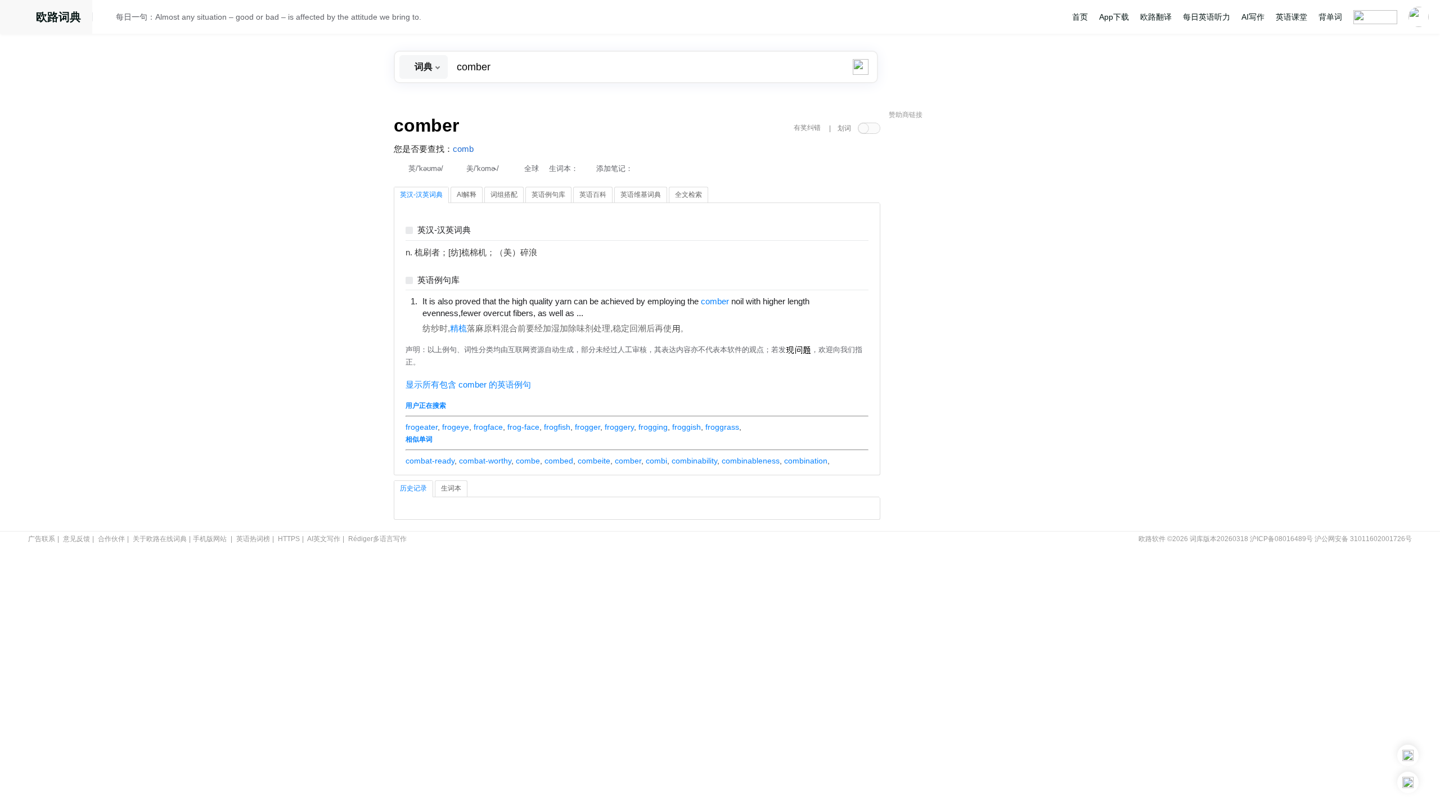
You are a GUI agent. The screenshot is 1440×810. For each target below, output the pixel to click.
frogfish (557, 426)
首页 (1080, 16)
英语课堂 (1291, 16)
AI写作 (1252, 16)
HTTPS (289, 539)
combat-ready (430, 460)
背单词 (1330, 16)
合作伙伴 (111, 539)
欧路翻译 (1156, 16)
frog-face (523, 426)
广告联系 (41, 539)
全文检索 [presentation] (688, 195)
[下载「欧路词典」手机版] (1408, 755)
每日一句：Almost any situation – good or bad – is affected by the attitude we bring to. (268, 16)
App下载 (1114, 16)
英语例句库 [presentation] (548, 195)
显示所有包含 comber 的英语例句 (468, 384)
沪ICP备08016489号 (1281, 539)
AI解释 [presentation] (466, 195)
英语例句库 (438, 280)
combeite (594, 460)
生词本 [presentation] (451, 488)
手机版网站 (210, 539)
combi (656, 460)
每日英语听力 (1206, 16)
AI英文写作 (323, 539)
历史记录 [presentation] (413, 488)
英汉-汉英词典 (444, 230)
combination (805, 460)
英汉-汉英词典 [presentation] (421, 195)
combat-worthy (485, 460)
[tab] (421, 195)
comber (628, 460)
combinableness (751, 460)
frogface (488, 426)
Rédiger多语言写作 (377, 539)
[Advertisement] (973, 295)
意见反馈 (76, 539)
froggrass (722, 426)
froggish (686, 426)
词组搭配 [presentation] (504, 195)
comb (463, 149)
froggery (619, 426)
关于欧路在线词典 (160, 539)
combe (528, 460)
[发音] (107, 18)
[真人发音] (602, 313)
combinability (694, 460)
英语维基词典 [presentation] (640, 195)
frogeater (422, 426)
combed (558, 460)
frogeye (455, 426)
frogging (653, 426)
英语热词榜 (253, 539)
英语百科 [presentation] (592, 195)
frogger (587, 426)
